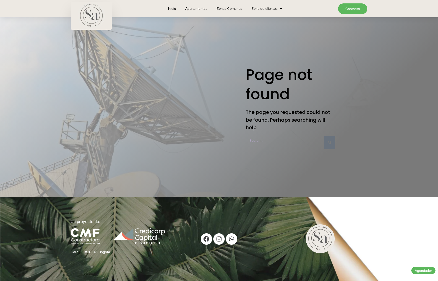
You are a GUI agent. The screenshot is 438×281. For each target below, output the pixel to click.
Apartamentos (196, 8)
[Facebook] (206, 239)
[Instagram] (219, 239)
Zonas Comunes (229, 8)
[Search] (329, 142)
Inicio (172, 8)
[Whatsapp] (231, 239)
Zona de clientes (264, 8)
